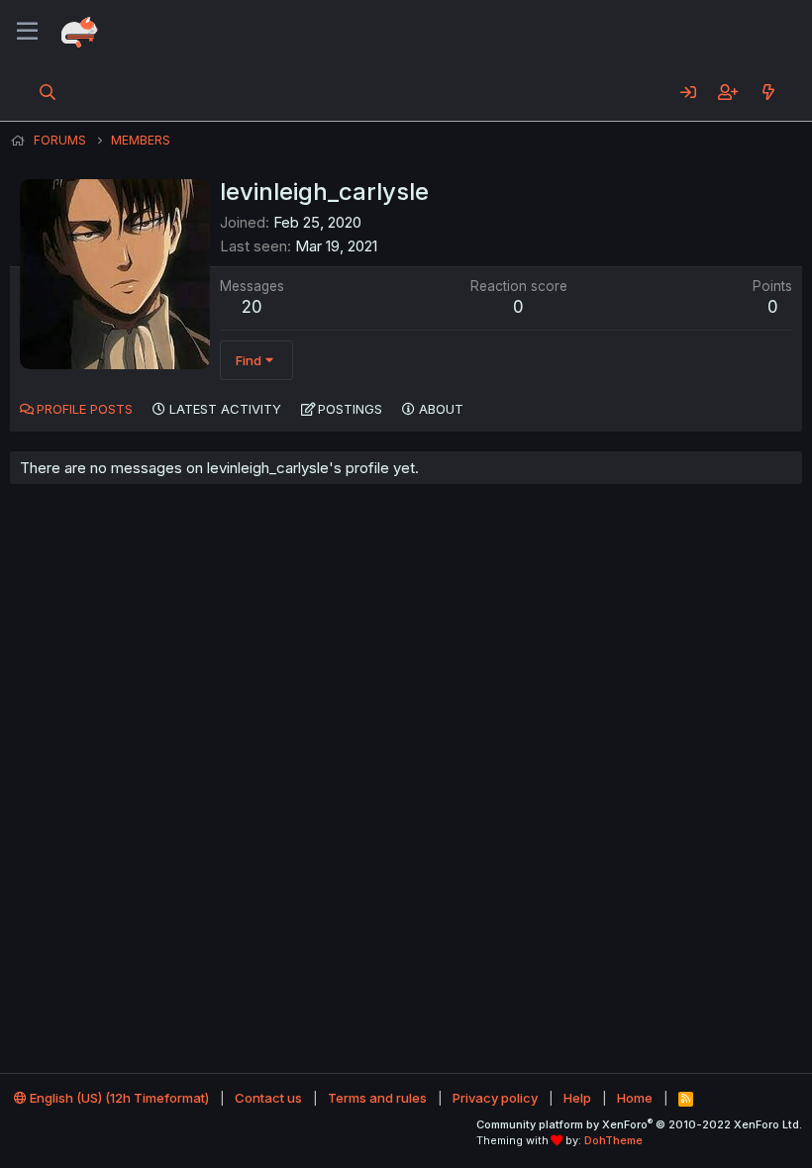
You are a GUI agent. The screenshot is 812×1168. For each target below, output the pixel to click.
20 (252, 307)
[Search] (48, 92)
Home (635, 1098)
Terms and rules (377, 1098)
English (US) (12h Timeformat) (118, 1098)
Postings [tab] (350, 409)
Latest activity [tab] (225, 409)
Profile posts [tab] (85, 409)
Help (577, 1098)
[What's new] (768, 92)
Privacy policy (495, 1098)
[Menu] (27, 31)
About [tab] (441, 409)
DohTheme (613, 1140)
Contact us (268, 1098)
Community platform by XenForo (639, 1124)
